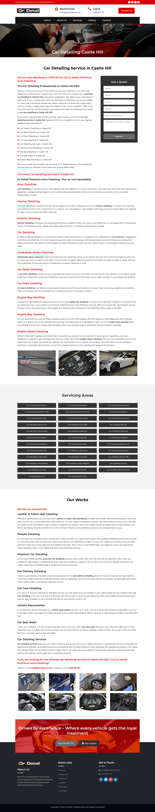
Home (47, 20)
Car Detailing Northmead (118, 405)
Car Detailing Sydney (118, 463)
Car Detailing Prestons (118, 431)
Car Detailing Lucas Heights (77, 463)
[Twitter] (132, 2)
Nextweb (101, 807)
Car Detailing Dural (37, 476)
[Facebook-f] (129, 2)
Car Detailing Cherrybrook (37, 463)
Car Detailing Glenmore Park (77, 412)
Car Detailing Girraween (77, 405)
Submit (119, 136)
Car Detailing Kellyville (77, 438)
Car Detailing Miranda (77, 476)
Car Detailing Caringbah (37, 438)
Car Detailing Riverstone (118, 451)
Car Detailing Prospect (118, 438)
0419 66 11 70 (98, 12)
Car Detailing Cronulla (37, 470)
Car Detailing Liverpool (77, 457)
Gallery (92, 20)
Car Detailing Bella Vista (37, 418)
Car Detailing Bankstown (36, 405)
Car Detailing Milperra (77, 470)
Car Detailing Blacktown (37, 425)
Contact (106, 20)
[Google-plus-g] (135, 2)
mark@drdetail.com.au (70, 12)
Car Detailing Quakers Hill (118, 444)
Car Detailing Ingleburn (77, 431)
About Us (62, 20)
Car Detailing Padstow (118, 412)
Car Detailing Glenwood (77, 418)
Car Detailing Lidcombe (77, 451)
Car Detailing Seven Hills (118, 457)
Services (77, 20)
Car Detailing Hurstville (77, 425)
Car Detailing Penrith (118, 425)
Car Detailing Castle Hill (36, 451)
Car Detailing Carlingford (36, 444)
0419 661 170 (74, 668)
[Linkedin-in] (138, 2)
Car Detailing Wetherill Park (118, 470)
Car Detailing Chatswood (36, 457)
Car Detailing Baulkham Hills (37, 412)
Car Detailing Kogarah (77, 444)
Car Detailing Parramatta (118, 418)
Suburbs (63, 787)
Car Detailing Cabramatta (36, 431)
